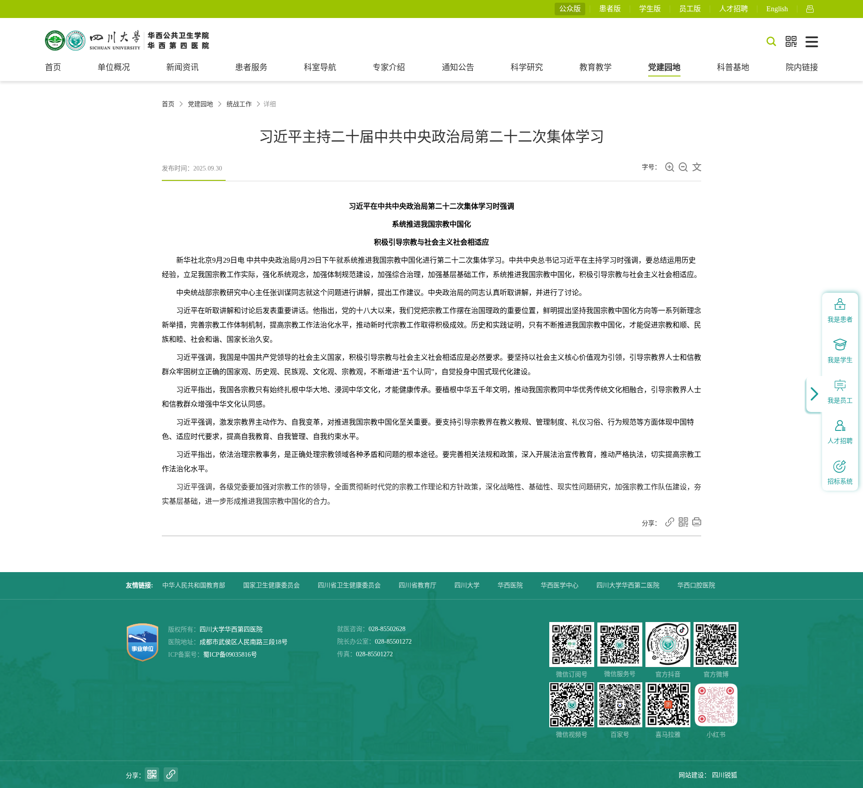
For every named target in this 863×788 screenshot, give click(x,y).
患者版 (610, 9)
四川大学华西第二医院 (627, 585)
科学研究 (527, 67)
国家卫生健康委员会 (271, 585)
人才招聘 (733, 9)
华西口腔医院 (696, 585)
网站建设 (691, 775)
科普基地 (733, 67)
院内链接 (802, 67)
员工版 (690, 9)
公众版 (570, 9)
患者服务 (251, 67)
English (777, 9)
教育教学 (595, 67)
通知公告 (458, 67)
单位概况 (114, 67)
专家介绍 (389, 67)
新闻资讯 (182, 67)
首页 (53, 67)
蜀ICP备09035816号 (230, 654)
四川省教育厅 (417, 585)
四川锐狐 (724, 775)
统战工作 (239, 104)
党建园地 (664, 67)
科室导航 (320, 67)
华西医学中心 (559, 585)
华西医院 (510, 585)
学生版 (650, 9)
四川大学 (467, 585)
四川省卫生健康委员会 (349, 585)
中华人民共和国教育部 (193, 585)
